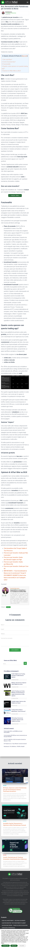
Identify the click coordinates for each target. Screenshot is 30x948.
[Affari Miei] (9, 2)
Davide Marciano (14, 588)
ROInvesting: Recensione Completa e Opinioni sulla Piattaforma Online (17, 720)
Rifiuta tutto (14, 945)
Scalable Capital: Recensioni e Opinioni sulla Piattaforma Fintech (14, 824)
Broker (4, 785)
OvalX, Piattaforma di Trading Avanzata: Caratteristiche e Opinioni (18, 675)
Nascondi (24, 56)
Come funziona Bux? (9, 62)
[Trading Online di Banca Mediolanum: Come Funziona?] (7, 712)
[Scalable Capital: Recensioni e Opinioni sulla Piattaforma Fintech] (15, 811)
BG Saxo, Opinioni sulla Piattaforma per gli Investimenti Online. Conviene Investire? (14, 789)
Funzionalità (6, 64)
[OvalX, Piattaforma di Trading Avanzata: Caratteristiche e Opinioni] (7, 676)
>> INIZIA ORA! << (15, 195)
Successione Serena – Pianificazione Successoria (14, 925)
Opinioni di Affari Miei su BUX (11, 71)
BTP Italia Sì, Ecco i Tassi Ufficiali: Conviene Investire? (15, 743)
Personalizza (22, 945)
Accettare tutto (5, 945)
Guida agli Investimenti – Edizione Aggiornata (13, 920)
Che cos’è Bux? (7, 59)
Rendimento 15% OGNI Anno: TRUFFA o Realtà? (14, 746)
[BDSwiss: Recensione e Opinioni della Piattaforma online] (7, 685)
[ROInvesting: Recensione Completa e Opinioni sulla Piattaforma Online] (7, 720)
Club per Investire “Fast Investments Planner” (14, 923)
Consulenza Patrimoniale (8, 927)
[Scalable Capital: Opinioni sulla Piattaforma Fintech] (7, 704)
